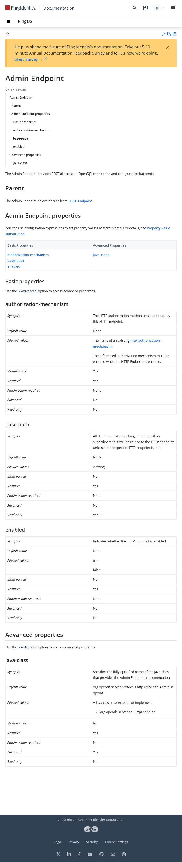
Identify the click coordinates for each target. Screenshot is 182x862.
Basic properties (25, 122)
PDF (174, 34)
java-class (20, 163)
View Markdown (169, 34)
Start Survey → (29, 59)
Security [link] (92, 842)
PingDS (25, 21)
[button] (159, 8)
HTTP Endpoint (80, 201)
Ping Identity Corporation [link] (105, 819)
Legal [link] (58, 842)
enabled (18, 146)
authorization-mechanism (32, 130)
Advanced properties (26, 155)
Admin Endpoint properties (30, 114)
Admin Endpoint (21, 97)
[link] (20, 8)
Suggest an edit (164, 34)
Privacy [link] (74, 842)
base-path (20, 138)
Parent (16, 105)
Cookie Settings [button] (116, 842)
